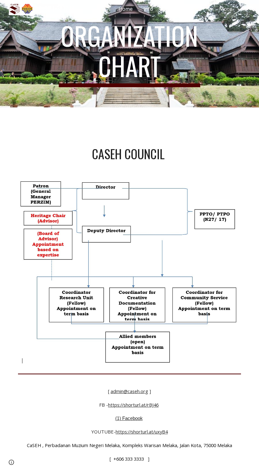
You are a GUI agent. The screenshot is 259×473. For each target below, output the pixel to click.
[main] (129, 54)
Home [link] (125, 8)
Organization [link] (186, 8)
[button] (251, 8)
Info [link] (148, 8)
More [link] (225, 8)
